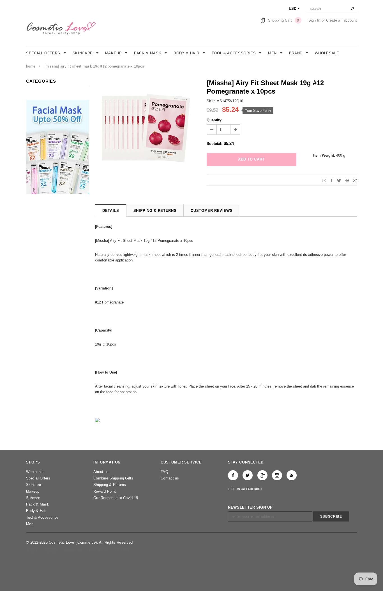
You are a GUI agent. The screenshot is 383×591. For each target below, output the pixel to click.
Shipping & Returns (109, 485)
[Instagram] (277, 475)
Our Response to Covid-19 (115, 498)
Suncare (33, 498)
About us (101, 472)
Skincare (33, 485)
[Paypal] (122, 550)
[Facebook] (233, 475)
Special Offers (38, 478)
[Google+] (355, 180)
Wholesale (34, 472)
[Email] (324, 180)
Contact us (170, 478)
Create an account (341, 20)
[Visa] (32, 550)
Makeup (33, 491)
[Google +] (262, 475)
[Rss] (292, 475)
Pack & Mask (37, 504)
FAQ (164, 472)
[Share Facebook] (332, 180)
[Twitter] (339, 180)
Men (29, 524)
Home (30, 66)
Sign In (314, 20)
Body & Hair (36, 511)
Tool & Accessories (42, 517)
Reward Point (104, 491)
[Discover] (99, 550)
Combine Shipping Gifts (113, 478)
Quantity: (214, 120)
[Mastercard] (74, 550)
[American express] (51, 550)
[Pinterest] (347, 180)
